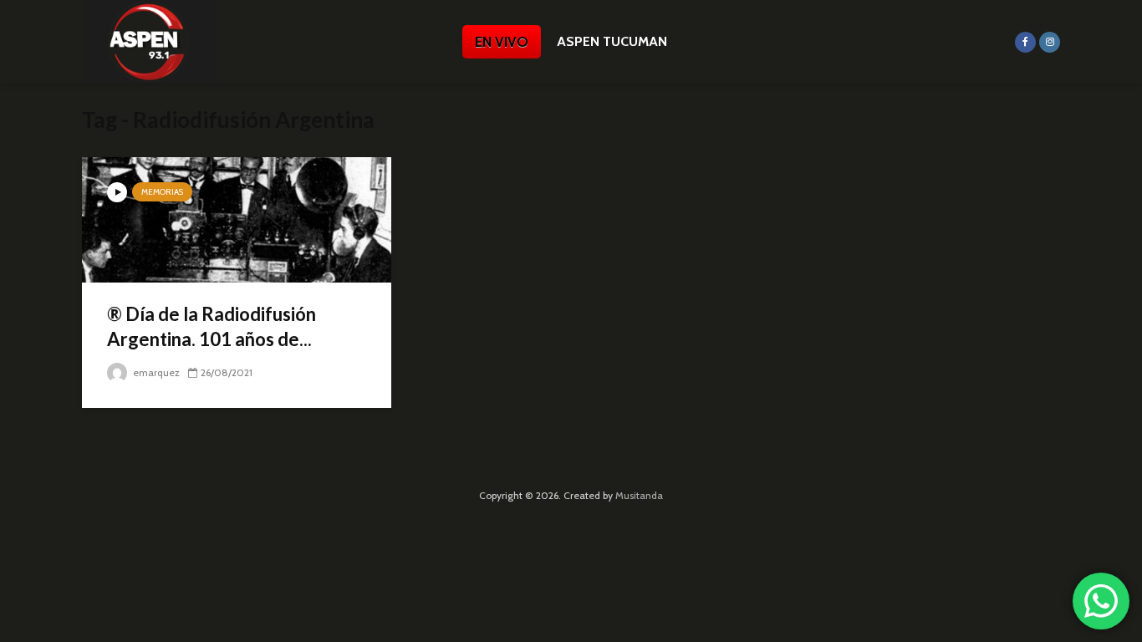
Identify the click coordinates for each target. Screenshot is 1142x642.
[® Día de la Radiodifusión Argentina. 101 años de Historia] (236, 219)
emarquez (155, 372)
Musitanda (639, 495)
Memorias (162, 191)
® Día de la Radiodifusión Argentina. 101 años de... (211, 326)
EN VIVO (501, 41)
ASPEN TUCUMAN (612, 41)
